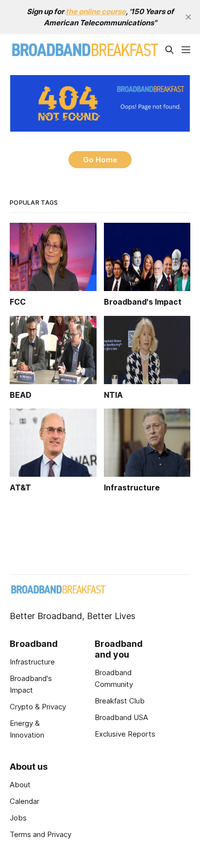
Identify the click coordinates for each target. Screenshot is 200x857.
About (20, 784)
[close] (188, 17)
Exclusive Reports (125, 734)
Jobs (18, 817)
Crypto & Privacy (38, 706)
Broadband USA (121, 717)
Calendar (24, 801)
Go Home (100, 159)
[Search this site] (169, 50)
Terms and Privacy (40, 834)
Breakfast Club (120, 700)
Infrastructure (32, 661)
